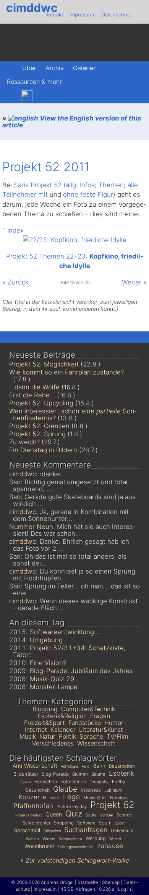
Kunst (55, 798)
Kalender (63, 729)
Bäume (98, 774)
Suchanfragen (85, 830)
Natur (47, 736)
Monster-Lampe (54, 687)
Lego (71, 796)
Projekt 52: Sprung (37, 434)
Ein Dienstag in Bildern (43, 450)
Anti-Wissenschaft (35, 765)
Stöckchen (52, 831)
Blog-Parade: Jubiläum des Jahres (81, 671)
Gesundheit (37, 790)
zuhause (110, 846)
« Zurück (15, 282)
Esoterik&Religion (62, 716)
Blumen (80, 774)
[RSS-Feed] (59, 96)
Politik (67, 736)
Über (29, 68)
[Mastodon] (10, 96)
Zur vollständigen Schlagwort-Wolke (77, 860)
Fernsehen (45, 781)
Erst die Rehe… (32, 395)
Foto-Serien (73, 781)
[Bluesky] (27, 96)
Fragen (100, 716)
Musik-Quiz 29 (52, 679)
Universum (122, 830)
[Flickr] (43, 96)
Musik (27, 736)
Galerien (85, 68)
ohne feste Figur (88, 194)
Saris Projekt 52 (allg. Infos (54, 185)
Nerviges (119, 797)
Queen (53, 814)
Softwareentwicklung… (64, 632)
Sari (15, 482)
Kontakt (54, 14)
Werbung (96, 838)
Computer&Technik (88, 709)
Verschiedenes (53, 743)
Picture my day (72, 806)
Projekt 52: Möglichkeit (44, 364)
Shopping (64, 823)
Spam (105, 823)
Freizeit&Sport (44, 722)
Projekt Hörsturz (28, 815)
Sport (120, 823)
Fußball (120, 781)
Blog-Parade (55, 774)
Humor (113, 722)
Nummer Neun (31, 526)
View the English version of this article (71, 121)
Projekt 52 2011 (45, 166)
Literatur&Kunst (101, 729)
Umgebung (46, 640)
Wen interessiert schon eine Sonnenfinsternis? (72, 414)
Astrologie (69, 766)
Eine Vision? (48, 663)
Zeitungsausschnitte (75, 846)
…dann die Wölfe (34, 387)
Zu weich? (24, 442)
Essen (25, 781)
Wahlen (32, 839)
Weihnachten (70, 839)
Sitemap (111, 882)
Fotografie (99, 781)
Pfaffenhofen (33, 806)
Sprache (91, 736)
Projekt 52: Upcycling (41, 403)
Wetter (115, 838)
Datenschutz (117, 14)
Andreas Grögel (57, 882)
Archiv (54, 68)
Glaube (65, 789)
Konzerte (32, 797)
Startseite (88, 882)
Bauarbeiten (122, 766)
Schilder (106, 815)
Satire (91, 815)
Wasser (49, 838)
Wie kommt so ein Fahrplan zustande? (66, 372)
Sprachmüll (27, 830)
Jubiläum (113, 790)
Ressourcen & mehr (34, 81)
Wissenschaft (96, 743)
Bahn (99, 766)
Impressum (83, 14)
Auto (86, 766)
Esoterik (121, 773)
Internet (36, 729)
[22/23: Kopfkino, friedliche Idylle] (74, 240)
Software (86, 823)
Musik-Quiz (95, 797)
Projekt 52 (112, 804)
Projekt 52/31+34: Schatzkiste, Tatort (69, 651)
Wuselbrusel (39, 846)
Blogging (45, 709)
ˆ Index (13, 230)
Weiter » (134, 282)
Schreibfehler (36, 823)
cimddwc (32, 7)
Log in (124, 889)
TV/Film (117, 736)
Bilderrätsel (25, 774)
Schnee (124, 815)
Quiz (73, 813)
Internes (91, 790)
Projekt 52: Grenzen (39, 426)
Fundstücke (84, 722)
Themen (111, 185)
